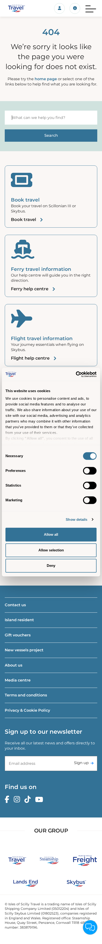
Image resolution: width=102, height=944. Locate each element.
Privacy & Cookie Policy (27, 710)
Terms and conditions (26, 695)
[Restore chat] (90, 927)
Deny (51, 566)
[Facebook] (8, 800)
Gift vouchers (18, 635)
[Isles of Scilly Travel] (17, 8)
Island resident (19, 620)
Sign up (81, 763)
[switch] (90, 470)
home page (46, 79)
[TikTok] (28, 800)
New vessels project (24, 650)
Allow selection (51, 550)
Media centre (18, 680)
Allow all (51, 534)
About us (13, 665)
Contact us (15, 605)
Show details (76, 519)
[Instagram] (18, 800)
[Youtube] (40, 800)
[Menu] (90, 8)
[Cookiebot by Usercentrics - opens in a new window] (76, 374)
